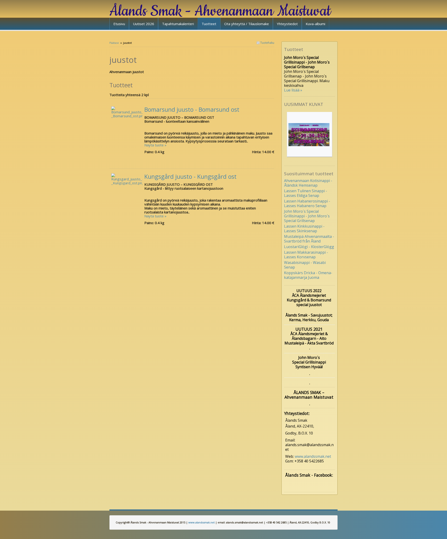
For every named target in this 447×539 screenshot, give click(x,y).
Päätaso (114, 42)
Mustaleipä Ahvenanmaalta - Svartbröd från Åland (309, 239)
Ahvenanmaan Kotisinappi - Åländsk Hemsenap (308, 183)
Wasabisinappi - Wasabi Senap (305, 265)
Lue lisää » (293, 90)
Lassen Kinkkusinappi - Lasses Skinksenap (304, 228)
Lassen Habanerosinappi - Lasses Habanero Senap (307, 203)
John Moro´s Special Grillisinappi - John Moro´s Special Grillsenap (307, 216)
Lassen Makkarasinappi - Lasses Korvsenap (306, 254)
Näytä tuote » (155, 145)
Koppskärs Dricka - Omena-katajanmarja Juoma (308, 275)
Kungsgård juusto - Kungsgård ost (190, 176)
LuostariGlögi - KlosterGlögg (309, 246)
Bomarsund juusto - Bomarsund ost (191, 109)
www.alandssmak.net (313, 456)
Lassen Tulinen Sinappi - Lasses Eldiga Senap (305, 193)
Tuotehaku (267, 43)
